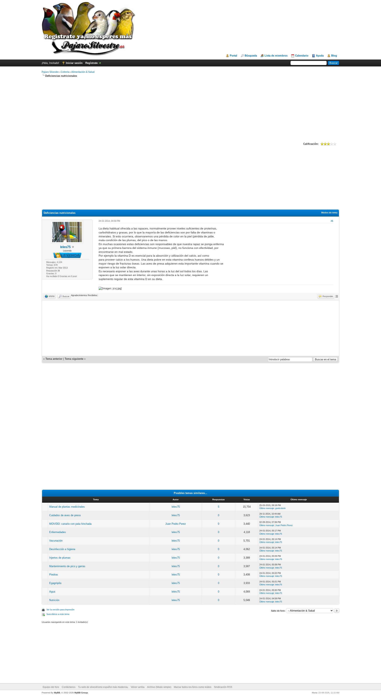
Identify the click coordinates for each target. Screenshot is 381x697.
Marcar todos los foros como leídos (192, 687)
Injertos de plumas (59, 557)
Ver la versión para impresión (60, 609)
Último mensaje (266, 508)
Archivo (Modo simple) (159, 687)
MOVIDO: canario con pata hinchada (70, 523)
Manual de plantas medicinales (67, 506)
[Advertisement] (190, 109)
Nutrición (54, 600)
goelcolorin (280, 508)
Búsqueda (251, 55)
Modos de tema (329, 212)
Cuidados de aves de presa (65, 515)
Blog (334, 55)
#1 (332, 221)
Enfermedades (57, 532)
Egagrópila (55, 583)
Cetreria (65, 72)
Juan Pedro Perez (175, 523)
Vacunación (56, 540)
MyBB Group (81, 692)
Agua (52, 591)
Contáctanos (68, 687)
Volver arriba (137, 687)
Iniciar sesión (74, 62)
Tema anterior (53, 358)
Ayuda (320, 55)
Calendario (301, 55)
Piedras (53, 574)
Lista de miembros (276, 55)
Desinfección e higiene (62, 549)
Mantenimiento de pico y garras (67, 566)
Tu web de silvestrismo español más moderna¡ (103, 687)
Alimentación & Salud (82, 72)
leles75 (65, 247)
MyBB (57, 692)
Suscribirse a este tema (57, 614)
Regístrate (91, 62)
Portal (233, 55)
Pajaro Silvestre (50, 72)
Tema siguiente (74, 358)
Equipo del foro (51, 687)
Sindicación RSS (223, 687)
